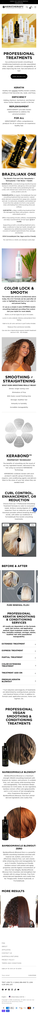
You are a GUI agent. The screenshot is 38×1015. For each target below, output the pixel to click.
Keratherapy (16, 999)
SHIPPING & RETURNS (10, 956)
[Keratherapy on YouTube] (18, 990)
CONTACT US (7, 953)
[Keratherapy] (13, 7)
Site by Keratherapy (7, 1003)
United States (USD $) (17, 996)
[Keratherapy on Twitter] (6, 990)
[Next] (35, 2)
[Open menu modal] (35, 7)
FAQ (3, 943)
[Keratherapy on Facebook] (3, 990)
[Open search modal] (27, 7)
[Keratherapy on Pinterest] (9, 990)
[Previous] (3, 2)
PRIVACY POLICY (8, 959)
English (4, 996)
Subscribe (32, 975)
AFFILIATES (6, 950)
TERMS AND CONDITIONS (11, 963)
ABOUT (4, 946)
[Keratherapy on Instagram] (12, 990)
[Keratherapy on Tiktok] (15, 990)
